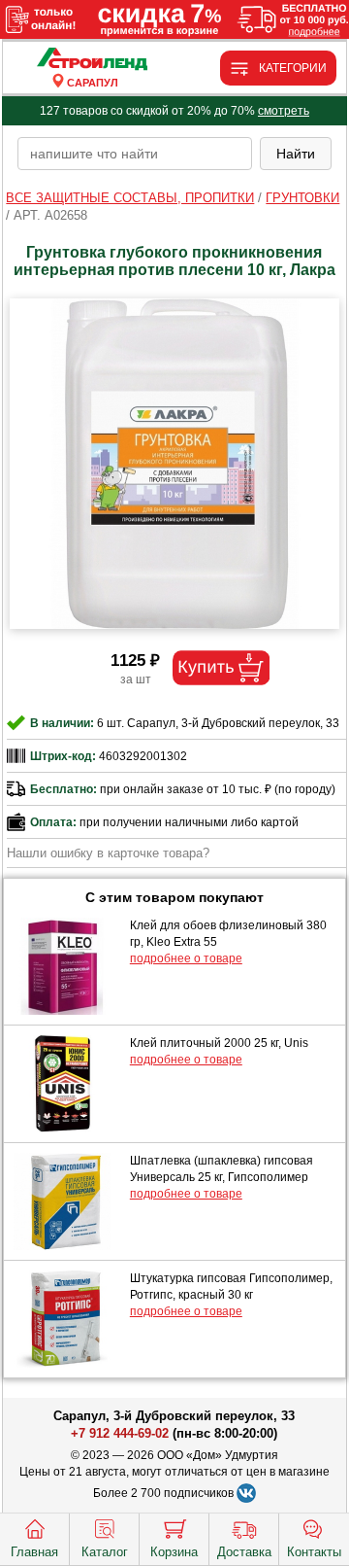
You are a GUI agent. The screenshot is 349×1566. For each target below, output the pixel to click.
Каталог (104, 1552)
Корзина (174, 1552)
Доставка (244, 1552)
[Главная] (93, 60)
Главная (34, 1552)
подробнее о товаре (186, 958)
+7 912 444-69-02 (120, 1433)
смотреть (283, 111)
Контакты (314, 1552)
